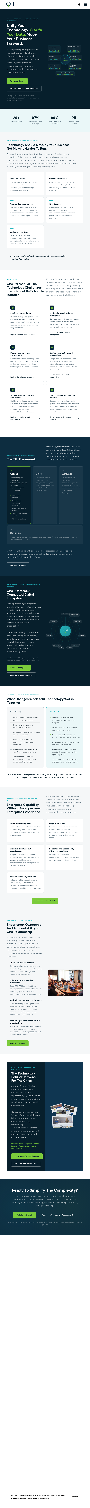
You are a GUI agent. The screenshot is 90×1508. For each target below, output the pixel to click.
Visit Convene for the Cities (26, 1164)
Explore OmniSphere (18, 668)
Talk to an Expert (17, 81)
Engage (82, 635)
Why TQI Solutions (17, 1043)
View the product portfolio (21, 675)
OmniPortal (77, 621)
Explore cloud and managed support (65, 418)
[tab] (19, 495)
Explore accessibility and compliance (25, 418)
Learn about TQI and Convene (27, 1156)
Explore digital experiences (22, 377)
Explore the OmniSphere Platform (24, 88)
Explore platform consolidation (23, 335)
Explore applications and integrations (65, 376)
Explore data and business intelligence (65, 333)
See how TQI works (18, 565)
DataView (56, 645)
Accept (75, 1496)
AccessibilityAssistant (75, 615)
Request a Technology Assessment (57, 1215)
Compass (53, 621)
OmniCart (75, 645)
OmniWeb (65, 614)
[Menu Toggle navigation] (85, 4)
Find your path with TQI (45, 901)
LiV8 (61, 647)
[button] (79, 4)
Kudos (70, 647)
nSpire (49, 635)
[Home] (8, 4)
